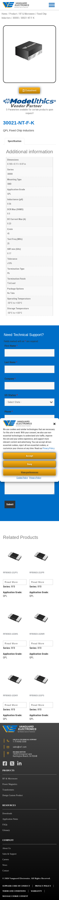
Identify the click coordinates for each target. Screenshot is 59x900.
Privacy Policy (48, 448)
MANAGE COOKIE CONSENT (15, 896)
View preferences (29, 472)
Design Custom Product (12, 795)
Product (13, 13)
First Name (11, 345)
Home (4, 13)
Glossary (6, 830)
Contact (5, 871)
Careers (5, 859)
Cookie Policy (22, 478)
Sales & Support (9, 854)
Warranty (36, 891)
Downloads (7, 813)
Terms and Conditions (14, 891)
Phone (9, 411)
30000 (16, 17)
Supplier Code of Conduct (16, 886)
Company (10, 378)
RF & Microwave (27, 13)
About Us (6, 848)
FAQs (4, 825)
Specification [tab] (14, 141)
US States (11, 395)
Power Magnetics (9, 784)
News (4, 865)
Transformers (8, 790)
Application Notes (10, 819)
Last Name (11, 362)
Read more (11, 582)
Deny (29, 464)
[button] (54, 423)
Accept (29, 456)
